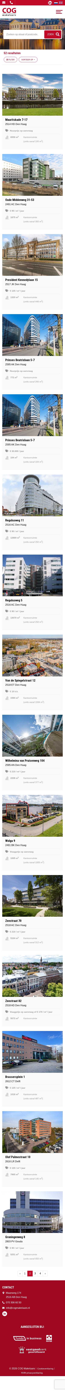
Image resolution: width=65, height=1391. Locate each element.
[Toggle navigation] (59, 12)
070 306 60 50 (11, 2)
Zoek (50, 34)
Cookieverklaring (45, 1368)
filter (11, 60)
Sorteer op (27, 60)
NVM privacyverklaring (32, 1373)
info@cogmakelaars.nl (3, 2)
